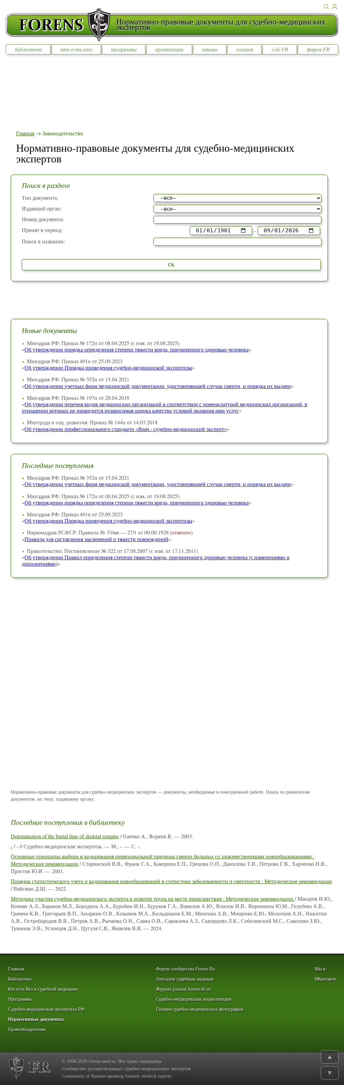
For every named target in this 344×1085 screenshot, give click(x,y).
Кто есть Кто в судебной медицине (43, 989)
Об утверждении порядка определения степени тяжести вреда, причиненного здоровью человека (137, 349)
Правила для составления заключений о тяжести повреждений (96, 538)
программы (124, 49)
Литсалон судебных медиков (185, 979)
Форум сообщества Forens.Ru (185, 969)
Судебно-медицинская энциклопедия (193, 999)
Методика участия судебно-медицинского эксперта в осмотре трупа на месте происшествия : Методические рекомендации (153, 898)
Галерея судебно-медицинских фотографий (200, 1009)
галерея (244, 49)
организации (169, 49)
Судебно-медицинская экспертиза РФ (46, 1009)
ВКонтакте (325, 979)
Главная (25, 133)
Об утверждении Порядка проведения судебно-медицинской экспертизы (108, 367)
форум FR (318, 49)
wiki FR (279, 49)
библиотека (28, 49)
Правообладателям (26, 1029)
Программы (20, 999)
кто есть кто (76, 49)
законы (210, 49)
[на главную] (60, 25)
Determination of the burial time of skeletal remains (65, 836)
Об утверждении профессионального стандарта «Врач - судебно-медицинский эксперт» (126, 428)
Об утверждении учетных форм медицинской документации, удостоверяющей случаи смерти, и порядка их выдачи (158, 385)
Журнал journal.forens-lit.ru (183, 989)
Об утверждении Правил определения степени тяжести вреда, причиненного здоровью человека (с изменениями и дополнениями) (156, 560)
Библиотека (20, 979)
